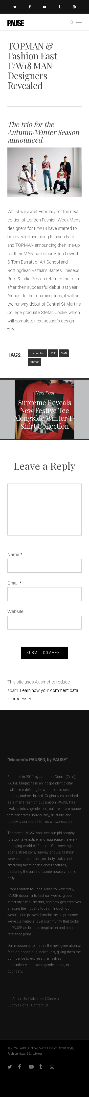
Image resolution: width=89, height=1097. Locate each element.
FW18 (53, 353)
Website (15, 611)
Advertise (37, 999)
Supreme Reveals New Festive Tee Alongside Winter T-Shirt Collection (44, 409)
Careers (53, 999)
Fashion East (37, 353)
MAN (64, 353)
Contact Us (40, 1005)
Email (14, 583)
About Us (17, 999)
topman (34, 362)
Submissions (17, 1005)
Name (14, 554)
